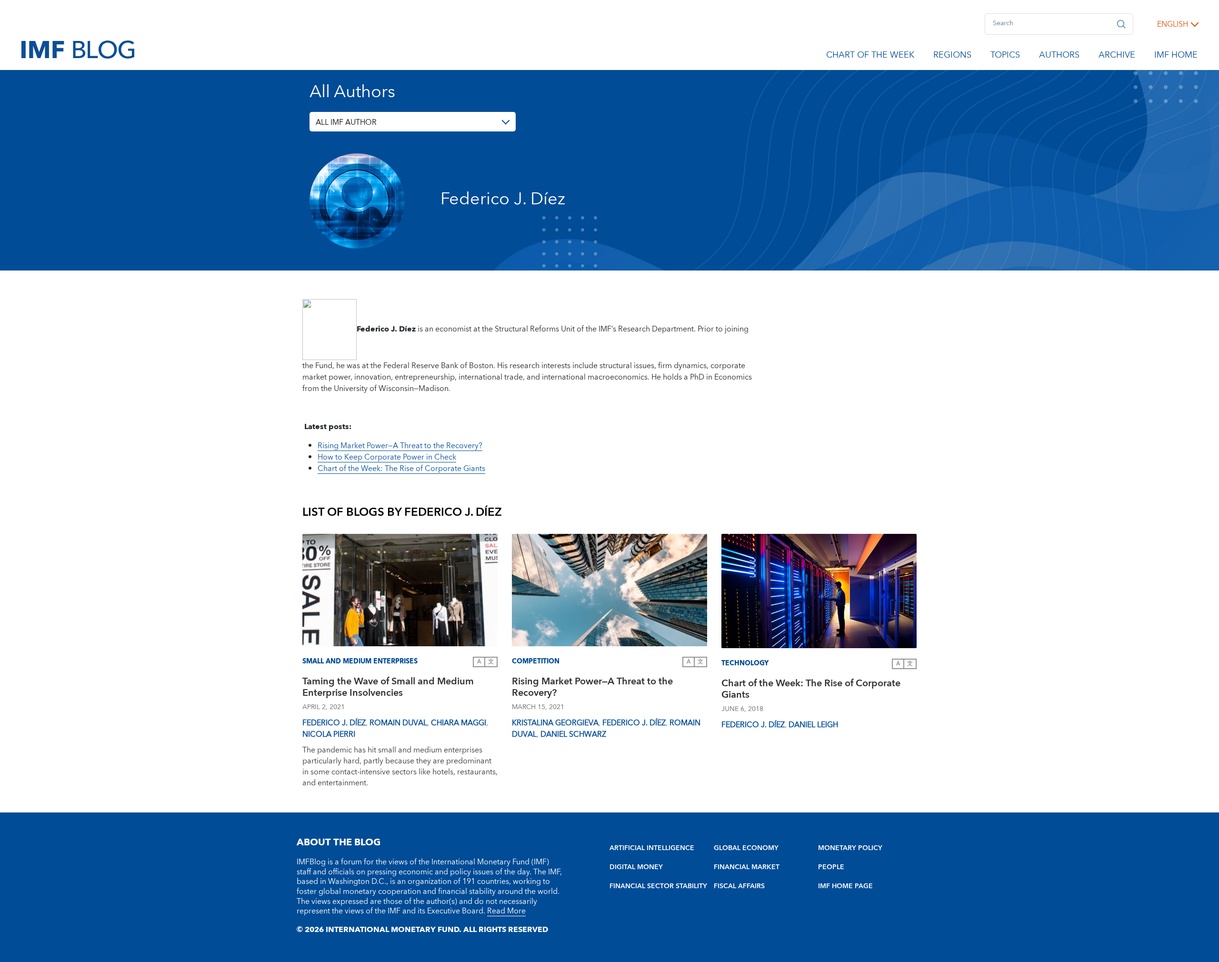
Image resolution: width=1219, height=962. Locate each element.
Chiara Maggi (458, 723)
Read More (506, 911)
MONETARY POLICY (850, 848)
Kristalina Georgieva (555, 723)
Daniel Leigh (813, 725)
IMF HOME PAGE (845, 886)
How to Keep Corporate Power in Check (387, 457)
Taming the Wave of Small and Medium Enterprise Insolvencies (388, 688)
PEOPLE (831, 867)
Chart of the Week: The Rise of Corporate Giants (401, 468)
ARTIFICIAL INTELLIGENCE (652, 848)
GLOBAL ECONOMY (746, 848)
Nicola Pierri (328, 734)
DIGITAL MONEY (636, 867)
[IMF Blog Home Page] (77, 49)
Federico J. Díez (334, 723)
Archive (1117, 56)
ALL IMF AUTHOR (346, 122)
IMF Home (1176, 56)
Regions (952, 56)
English (1172, 24)
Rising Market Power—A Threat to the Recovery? (400, 445)
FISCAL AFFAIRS (739, 886)
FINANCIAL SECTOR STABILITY (658, 886)
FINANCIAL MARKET (746, 867)
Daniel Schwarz (573, 734)
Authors (1059, 56)
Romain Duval (398, 723)
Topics (1005, 56)
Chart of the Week (870, 56)
